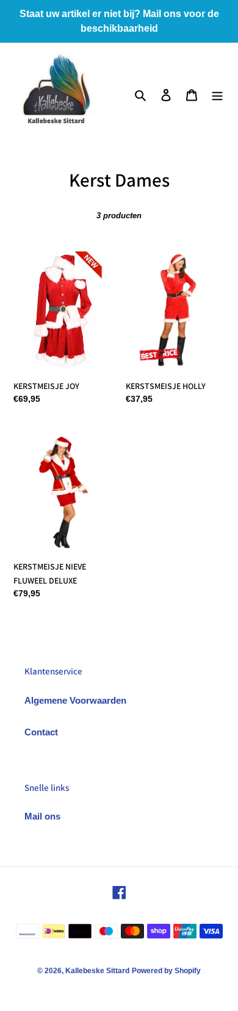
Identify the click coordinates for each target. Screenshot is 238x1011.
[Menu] (217, 95)
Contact (41, 732)
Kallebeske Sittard (97, 970)
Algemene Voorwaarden (75, 700)
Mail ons (42, 816)
